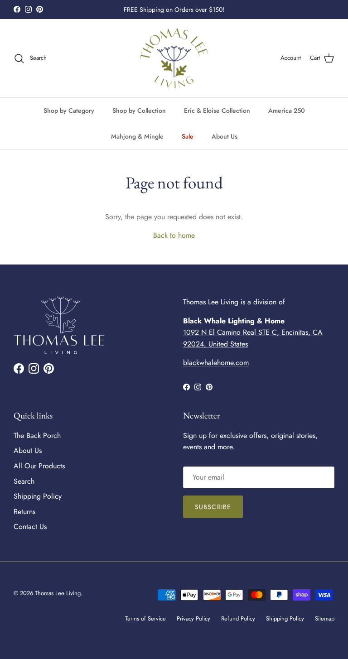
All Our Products (39, 466)
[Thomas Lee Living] (174, 58)
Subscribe (213, 506)
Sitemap (324, 618)
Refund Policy (238, 618)
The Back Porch (37, 435)
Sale (187, 136)
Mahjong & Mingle (137, 136)
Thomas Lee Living (58, 593)
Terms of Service (145, 618)
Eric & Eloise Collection (217, 110)
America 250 (286, 110)
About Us (224, 136)
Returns (24, 511)
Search (24, 481)
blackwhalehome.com (216, 362)
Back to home (174, 235)
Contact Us (30, 526)
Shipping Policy (38, 496)
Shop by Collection (139, 110)
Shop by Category (69, 110)
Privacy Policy (193, 618)
